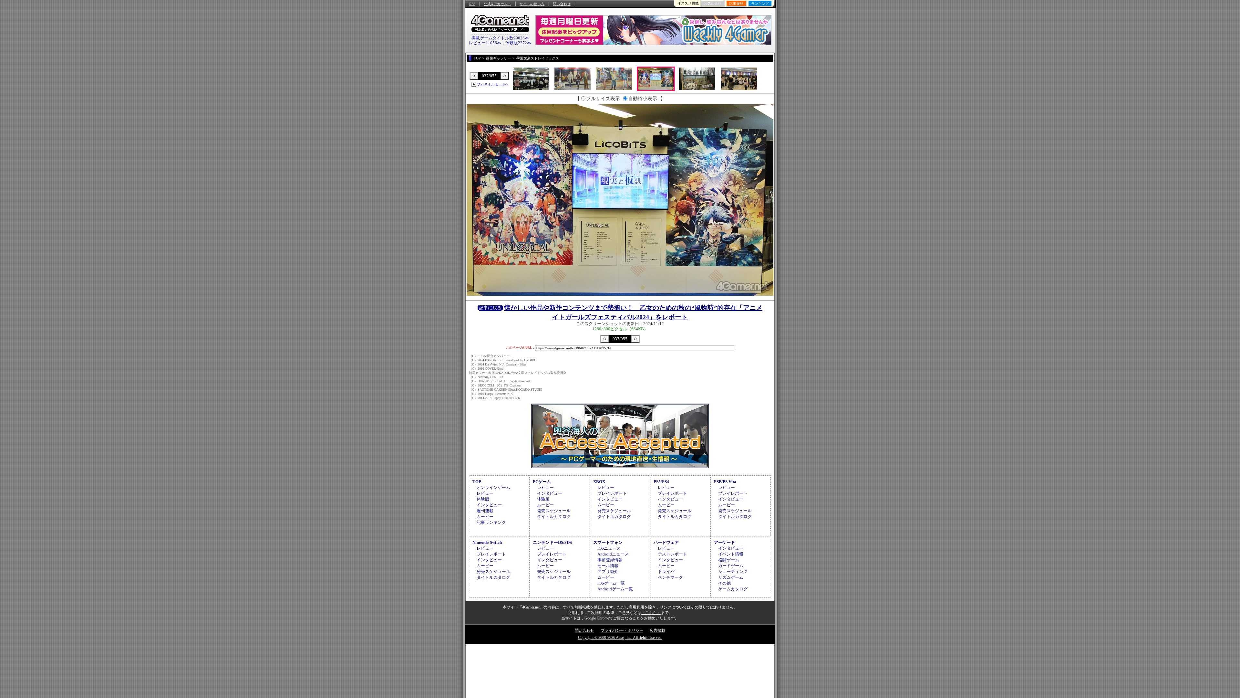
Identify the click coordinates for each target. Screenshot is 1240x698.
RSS (472, 4)
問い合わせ (562, 4)
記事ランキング (491, 522)
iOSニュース (609, 548)
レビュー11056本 (485, 42)
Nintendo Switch (487, 542)
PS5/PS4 (661, 481)
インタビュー (489, 504)
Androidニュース (613, 554)
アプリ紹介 (607, 571)
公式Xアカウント (497, 4)
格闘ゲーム (728, 559)
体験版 (483, 499)
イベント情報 (730, 554)
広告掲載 (657, 630)
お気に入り (712, 3)
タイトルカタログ (554, 516)
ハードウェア (666, 542)
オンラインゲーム (493, 487)
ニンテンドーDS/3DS (552, 542)
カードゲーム (730, 565)
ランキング (760, 3)
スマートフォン (608, 542)
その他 (724, 583)
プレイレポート (612, 493)
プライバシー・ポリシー (622, 630)
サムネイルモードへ (493, 84)
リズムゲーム (730, 577)
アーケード (724, 542)
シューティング (733, 571)
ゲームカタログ (733, 589)
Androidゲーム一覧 (615, 589)
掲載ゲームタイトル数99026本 (500, 38)
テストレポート (672, 554)
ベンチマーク (670, 577)
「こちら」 (651, 612)
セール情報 (607, 565)
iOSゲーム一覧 (611, 583)
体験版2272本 (518, 42)
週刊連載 (485, 510)
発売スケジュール (554, 510)
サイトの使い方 (532, 4)
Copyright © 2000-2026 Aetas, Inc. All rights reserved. (620, 637)
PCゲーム (542, 481)
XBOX (599, 481)
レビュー (485, 493)
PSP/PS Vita (725, 481)
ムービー (485, 516)
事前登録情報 (610, 559)
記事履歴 (736, 3)
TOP (476, 481)
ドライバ (666, 571)
